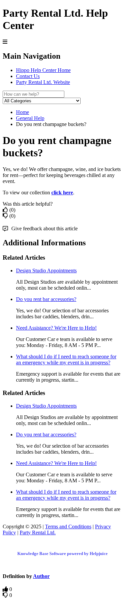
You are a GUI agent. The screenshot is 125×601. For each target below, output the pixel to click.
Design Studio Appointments (46, 270)
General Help (30, 118)
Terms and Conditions (68, 526)
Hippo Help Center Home (43, 70)
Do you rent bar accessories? (46, 299)
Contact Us (28, 76)
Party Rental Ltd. (38, 532)
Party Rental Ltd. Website (43, 82)
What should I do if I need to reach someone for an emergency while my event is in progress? (66, 359)
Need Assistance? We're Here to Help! (56, 328)
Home (22, 112)
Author (41, 576)
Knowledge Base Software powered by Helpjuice (62, 553)
